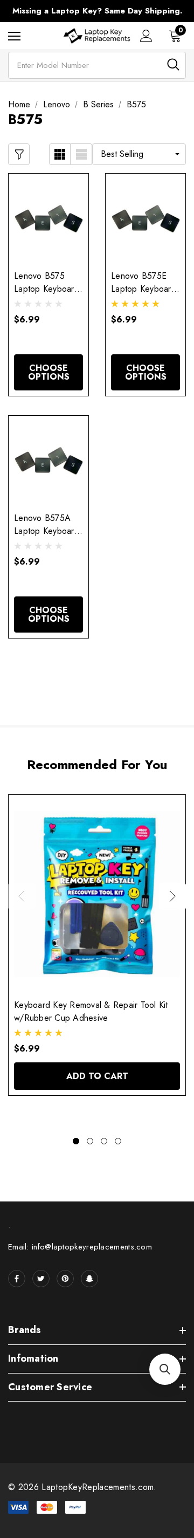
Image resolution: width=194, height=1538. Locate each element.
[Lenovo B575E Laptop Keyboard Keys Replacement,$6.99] (145, 219)
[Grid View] (60, 154)
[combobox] (97, 65)
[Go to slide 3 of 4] (104, 1141)
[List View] (81, 154)
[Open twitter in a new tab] (41, 1278)
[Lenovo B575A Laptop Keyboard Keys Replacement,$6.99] (48, 461)
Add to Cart (97, 1076)
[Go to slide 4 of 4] (118, 1141)
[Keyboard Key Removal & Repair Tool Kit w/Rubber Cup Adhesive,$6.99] (97, 894)
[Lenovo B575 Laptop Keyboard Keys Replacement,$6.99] (48, 219)
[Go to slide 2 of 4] (90, 1141)
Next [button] (172, 896)
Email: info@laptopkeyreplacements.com (80, 1247)
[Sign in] (146, 36)
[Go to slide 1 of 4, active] (76, 1141)
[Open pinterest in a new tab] (65, 1278)
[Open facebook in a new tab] (16, 1278)
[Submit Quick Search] (173, 64)
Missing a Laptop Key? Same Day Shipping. (97, 11)
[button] (165, 1369)
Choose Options (49, 372)
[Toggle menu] (14, 36)
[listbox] (139, 154)
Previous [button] (21, 896)
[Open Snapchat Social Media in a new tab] (89, 1278)
